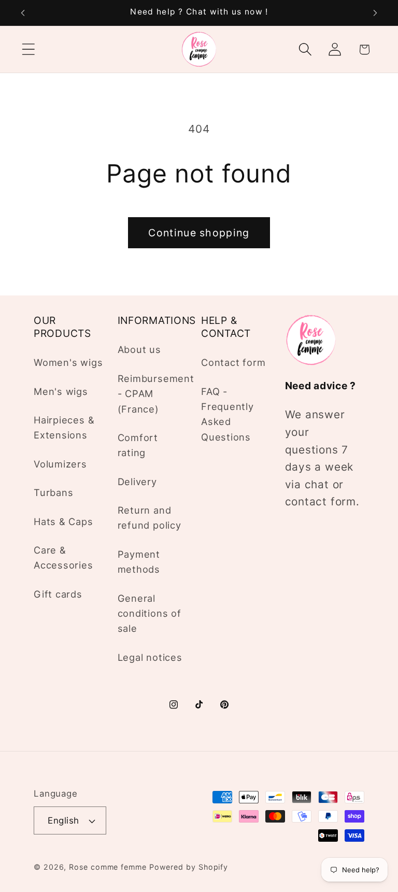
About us (139, 349)
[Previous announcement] (22, 13)
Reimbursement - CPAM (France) (156, 394)
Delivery (137, 481)
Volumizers (60, 464)
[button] (28, 49)
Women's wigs (68, 362)
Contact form (233, 362)
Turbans (53, 492)
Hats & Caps (63, 521)
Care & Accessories (63, 557)
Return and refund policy (149, 517)
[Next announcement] (375, 13)
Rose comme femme (108, 866)
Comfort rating (138, 445)
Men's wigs (61, 391)
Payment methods (139, 561)
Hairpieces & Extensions (64, 427)
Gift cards (58, 594)
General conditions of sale (149, 613)
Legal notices (150, 657)
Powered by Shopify (188, 866)
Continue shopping (198, 232)
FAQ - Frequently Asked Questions (227, 414)
